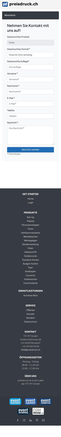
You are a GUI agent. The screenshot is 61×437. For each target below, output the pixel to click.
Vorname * (12, 74)
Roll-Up (30, 217)
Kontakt (30, 314)
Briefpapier (30, 271)
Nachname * (13, 86)
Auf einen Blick (30, 295)
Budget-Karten (30, 264)
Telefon (11, 110)
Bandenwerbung (30, 244)
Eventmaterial (30, 283)
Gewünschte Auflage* (18, 61)
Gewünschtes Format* (18, 49)
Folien (30, 248)
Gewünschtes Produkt (18, 37)
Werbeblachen (30, 237)
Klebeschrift (31, 252)
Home (31, 199)
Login (30, 202)
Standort (30, 318)
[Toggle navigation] (57, 4)
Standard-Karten (30, 260)
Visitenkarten (30, 279)
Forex (30, 229)
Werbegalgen (30, 240)
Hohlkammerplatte (30, 233)
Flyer (30, 267)
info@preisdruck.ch (30, 350)
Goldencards (30, 256)
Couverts (30, 275)
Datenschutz (30, 322)
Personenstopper (30, 225)
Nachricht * (12, 123)
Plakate (30, 221)
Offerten (30, 310)
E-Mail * (11, 98)
